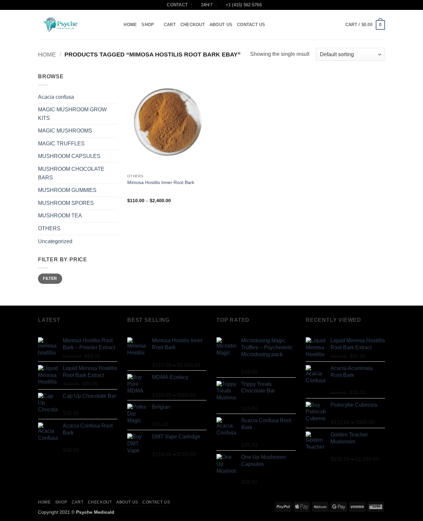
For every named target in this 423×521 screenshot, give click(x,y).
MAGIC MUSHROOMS (65, 130)
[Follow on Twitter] (327, 25)
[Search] (116, 25)
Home (130, 24)
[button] (365, 25)
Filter (50, 278)
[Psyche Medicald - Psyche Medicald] (71, 25)
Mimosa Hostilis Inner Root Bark (160, 182)
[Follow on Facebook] (310, 25)
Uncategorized (55, 241)
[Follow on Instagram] (319, 25)
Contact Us (251, 24)
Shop (147, 24)
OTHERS (49, 228)
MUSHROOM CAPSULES (69, 156)
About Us (221, 24)
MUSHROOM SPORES (66, 203)
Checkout (192, 24)
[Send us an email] (336, 25)
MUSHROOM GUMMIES (67, 190)
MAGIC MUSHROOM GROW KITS (72, 114)
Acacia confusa (56, 97)
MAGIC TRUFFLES (61, 143)
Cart (170, 24)
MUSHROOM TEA (60, 215)
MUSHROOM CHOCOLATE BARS (71, 173)
